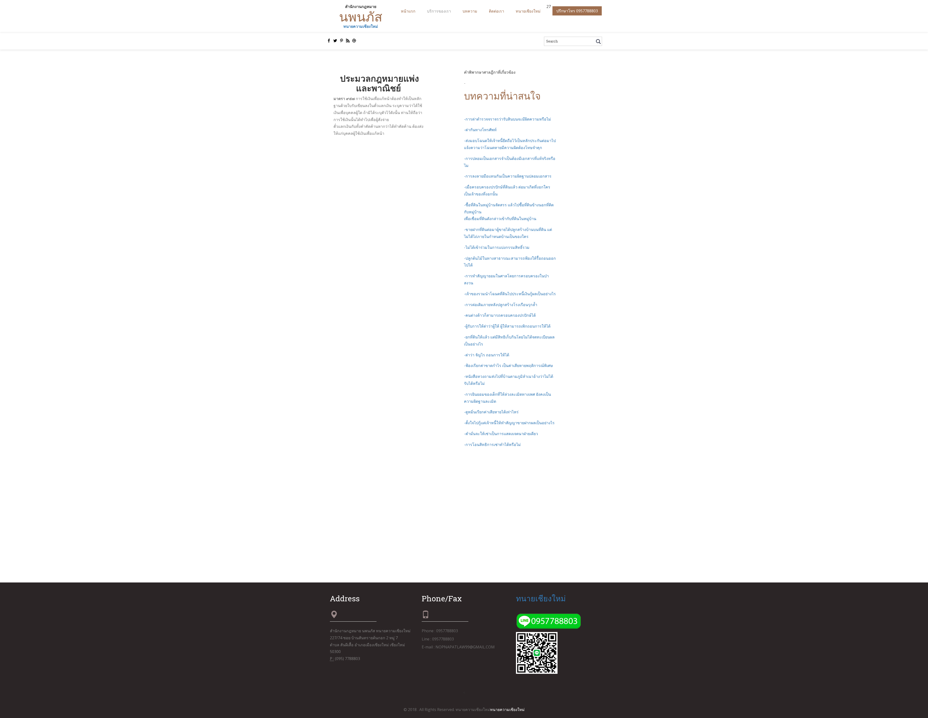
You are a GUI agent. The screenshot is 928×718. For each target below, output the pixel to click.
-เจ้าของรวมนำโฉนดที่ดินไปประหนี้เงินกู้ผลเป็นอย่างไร (510, 293)
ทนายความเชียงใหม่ (360, 26)
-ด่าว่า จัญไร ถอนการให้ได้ (486, 355)
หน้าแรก (408, 11)
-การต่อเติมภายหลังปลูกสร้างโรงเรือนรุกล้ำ (500, 304)
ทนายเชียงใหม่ (528, 11)
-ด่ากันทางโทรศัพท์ (480, 129)
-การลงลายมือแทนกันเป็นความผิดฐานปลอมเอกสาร (507, 176)
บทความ (470, 11)
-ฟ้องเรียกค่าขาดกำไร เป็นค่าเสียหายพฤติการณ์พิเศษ (508, 365)
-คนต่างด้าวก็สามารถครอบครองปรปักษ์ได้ (500, 315)
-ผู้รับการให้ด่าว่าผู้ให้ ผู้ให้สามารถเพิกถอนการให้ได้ (507, 326)
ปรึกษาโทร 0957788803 (577, 11)
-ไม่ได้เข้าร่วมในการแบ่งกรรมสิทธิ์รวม (496, 247)
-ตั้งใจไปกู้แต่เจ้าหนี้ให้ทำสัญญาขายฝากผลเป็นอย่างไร (509, 422)
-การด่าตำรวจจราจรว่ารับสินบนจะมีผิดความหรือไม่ (507, 119)
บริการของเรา (439, 11)
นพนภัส (360, 16)
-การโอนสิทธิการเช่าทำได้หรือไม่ (492, 444)
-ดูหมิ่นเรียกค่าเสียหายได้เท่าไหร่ (491, 412)
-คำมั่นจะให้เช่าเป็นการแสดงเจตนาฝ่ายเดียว (501, 433)
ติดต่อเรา (496, 11)
